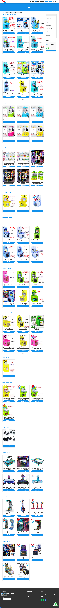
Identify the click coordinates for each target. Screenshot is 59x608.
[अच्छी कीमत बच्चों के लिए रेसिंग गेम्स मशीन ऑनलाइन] (23, 100)
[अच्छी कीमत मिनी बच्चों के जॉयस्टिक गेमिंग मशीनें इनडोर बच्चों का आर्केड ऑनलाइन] (37, 232)
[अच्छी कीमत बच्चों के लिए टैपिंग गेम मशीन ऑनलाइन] (23, 354)
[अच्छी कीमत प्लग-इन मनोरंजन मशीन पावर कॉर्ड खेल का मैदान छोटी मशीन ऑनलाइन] (9, 435)
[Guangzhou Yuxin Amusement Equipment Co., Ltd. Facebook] (45, 600)
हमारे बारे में (33, 1)
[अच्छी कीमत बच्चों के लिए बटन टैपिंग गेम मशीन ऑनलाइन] (23, 310)
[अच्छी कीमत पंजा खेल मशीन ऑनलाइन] (23, 145)
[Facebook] (0, 607)
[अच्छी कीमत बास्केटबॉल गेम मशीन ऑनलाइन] (23, 583)
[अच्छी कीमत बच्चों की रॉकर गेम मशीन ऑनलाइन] (23, 265)
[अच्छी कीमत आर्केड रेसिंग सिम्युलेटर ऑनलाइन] (23, 494)
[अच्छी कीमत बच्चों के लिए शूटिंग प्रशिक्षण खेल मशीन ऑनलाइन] (23, 56)
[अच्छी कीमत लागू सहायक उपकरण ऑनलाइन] (23, 449)
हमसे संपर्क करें (42, 1)
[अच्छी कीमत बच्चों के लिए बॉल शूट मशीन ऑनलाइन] (23, 221)
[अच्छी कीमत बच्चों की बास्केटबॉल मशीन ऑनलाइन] (23, 424)
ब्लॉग (28, 596)
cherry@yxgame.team (50, 44)
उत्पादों (36, 1)
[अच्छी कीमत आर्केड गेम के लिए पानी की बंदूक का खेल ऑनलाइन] (9, 200)
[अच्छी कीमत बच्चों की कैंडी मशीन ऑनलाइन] (23, 380)
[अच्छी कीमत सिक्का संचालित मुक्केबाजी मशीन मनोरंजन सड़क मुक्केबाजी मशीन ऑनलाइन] (37, 524)
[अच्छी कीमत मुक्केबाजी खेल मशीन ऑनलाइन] (23, 538)
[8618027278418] (41, 600)
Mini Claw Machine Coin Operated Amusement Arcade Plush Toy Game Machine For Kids (37, 139)
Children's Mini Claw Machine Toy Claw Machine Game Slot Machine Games (9, 139)
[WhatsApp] (46, 48)
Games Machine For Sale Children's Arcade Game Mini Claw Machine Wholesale (37, 120)
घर (30, 1)
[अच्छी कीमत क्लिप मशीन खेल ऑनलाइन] (23, 189)
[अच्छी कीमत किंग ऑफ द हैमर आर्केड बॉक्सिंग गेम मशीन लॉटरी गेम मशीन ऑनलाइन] (23, 505)
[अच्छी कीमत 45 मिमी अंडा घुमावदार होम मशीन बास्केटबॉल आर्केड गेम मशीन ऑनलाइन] (9, 391)
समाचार (38, 1)
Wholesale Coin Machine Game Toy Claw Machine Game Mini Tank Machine (23, 120)
